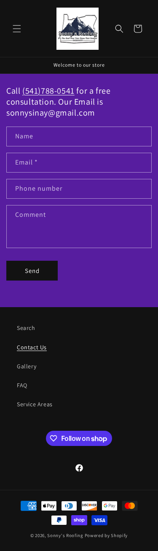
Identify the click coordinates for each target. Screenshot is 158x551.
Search (26, 328)
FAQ (22, 385)
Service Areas (35, 404)
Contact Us (32, 347)
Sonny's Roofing (65, 535)
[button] (17, 28)
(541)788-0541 (48, 90)
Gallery (26, 366)
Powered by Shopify (106, 535)
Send (32, 271)
